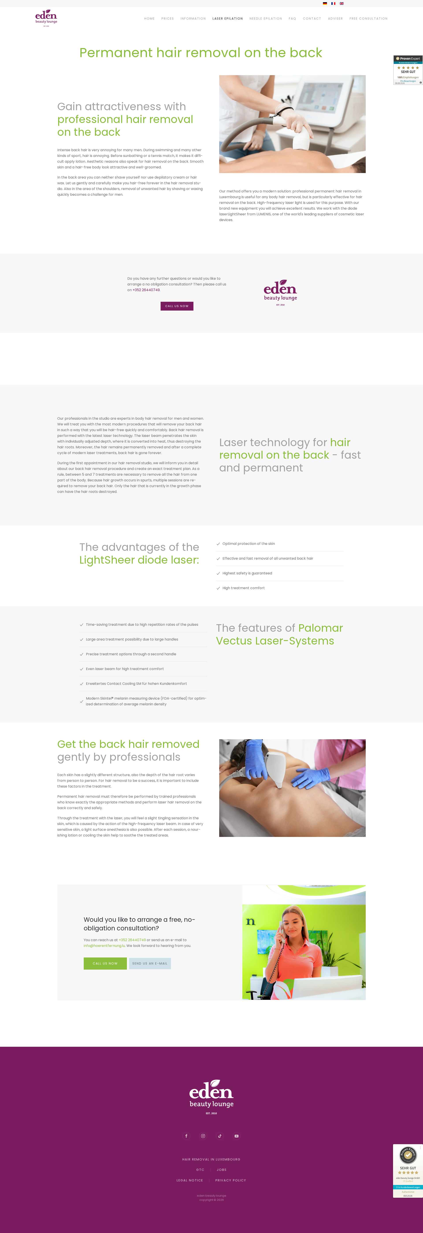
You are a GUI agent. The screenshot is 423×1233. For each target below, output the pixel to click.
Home (149, 18)
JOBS (222, 1170)
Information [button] (193, 18)
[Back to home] (46, 18)
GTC (200, 1170)
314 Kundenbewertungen (408, 1187)
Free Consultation (369, 18)
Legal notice (190, 1180)
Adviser (335, 18)
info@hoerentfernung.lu (104, 945)
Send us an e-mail (150, 963)
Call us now (177, 306)
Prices (167, 18)
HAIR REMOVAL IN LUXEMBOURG (211, 1159)
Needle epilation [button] (266, 18)
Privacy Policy (230, 1180)
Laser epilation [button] (228, 18)
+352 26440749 (146, 289)
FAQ (292, 18)
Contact (312, 18)
